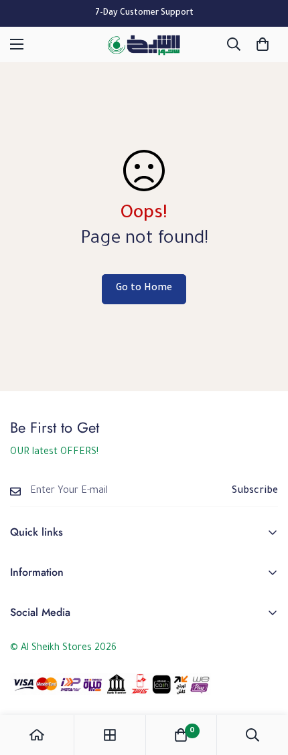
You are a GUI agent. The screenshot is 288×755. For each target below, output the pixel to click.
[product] (37, 735)
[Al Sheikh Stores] (144, 44)
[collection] (110, 735)
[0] (262, 44)
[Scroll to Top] (263, 684)
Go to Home (144, 289)
